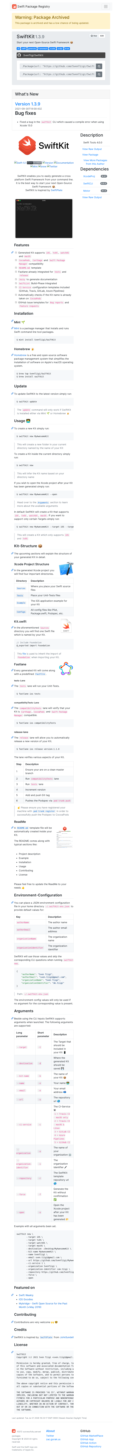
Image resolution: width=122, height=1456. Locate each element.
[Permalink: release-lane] (12, 737)
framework (43, 48)
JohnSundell (67, 1337)
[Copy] (99, 66)
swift (23, 48)
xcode (52, 48)
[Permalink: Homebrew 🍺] (12, 354)
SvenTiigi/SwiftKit (33, 55)
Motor (86, 190)
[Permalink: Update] (12, 393)
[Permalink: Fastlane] (12, 670)
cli (18, 48)
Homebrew (20, 355)
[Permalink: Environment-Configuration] (12, 902)
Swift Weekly (26, 1295)
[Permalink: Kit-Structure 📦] (12, 553)
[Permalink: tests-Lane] (12, 685)
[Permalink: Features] (12, 252)
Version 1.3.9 (27, 103)
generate (32, 48)
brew (67, 48)
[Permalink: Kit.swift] (12, 627)
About (50, 1431)
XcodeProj (89, 176)
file (24, 653)
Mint (16, 328)
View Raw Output (92, 148)
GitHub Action (88, 1442)
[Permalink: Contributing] (12, 1321)
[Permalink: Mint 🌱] (12, 328)
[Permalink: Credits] (12, 1336)
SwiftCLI (88, 183)
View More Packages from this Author (95, 162)
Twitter (50, 1435)
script (60, 48)
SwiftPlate (56, 190)
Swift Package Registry (33, 6)
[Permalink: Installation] (12, 320)
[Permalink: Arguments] (12, 1018)
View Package (90, 154)
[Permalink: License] (12, 1352)
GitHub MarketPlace (91, 1435)
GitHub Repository (90, 1446)
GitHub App (87, 1439)
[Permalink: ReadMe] (12, 827)
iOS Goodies (26, 1299)
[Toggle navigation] (106, 6)
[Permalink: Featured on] (12, 1294)
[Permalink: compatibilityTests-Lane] (12, 707)
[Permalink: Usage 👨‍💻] (12, 428)
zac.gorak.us (53, 1439)
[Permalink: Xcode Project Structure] (12, 570)
